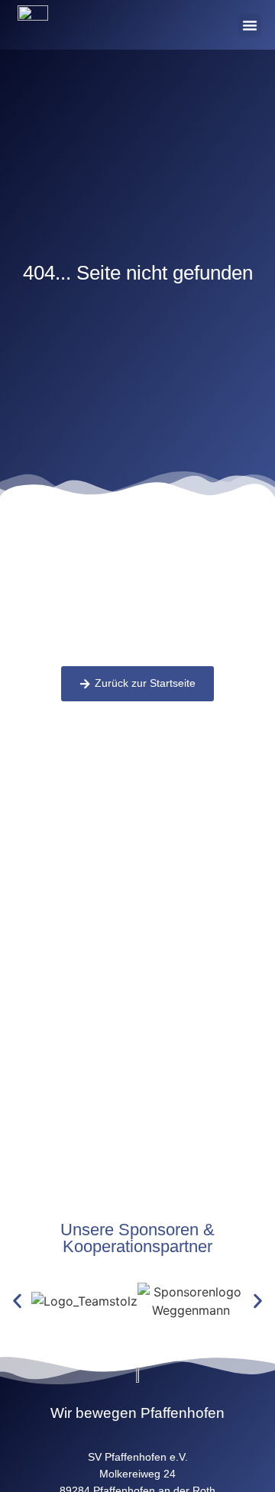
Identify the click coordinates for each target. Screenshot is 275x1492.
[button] (249, 25)
